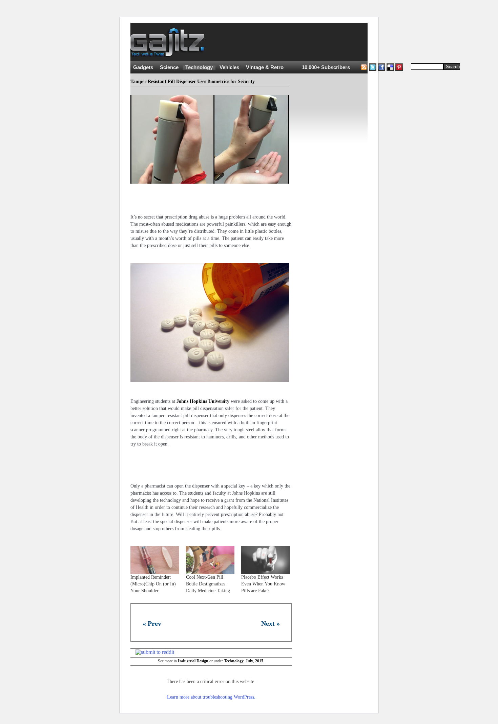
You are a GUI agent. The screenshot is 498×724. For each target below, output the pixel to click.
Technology (199, 67)
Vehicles (229, 67)
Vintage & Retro (265, 67)
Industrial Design (193, 661)
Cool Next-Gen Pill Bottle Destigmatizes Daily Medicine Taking (208, 584)
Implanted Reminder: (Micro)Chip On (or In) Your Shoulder (153, 584)
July (249, 661)
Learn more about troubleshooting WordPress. (211, 697)
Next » (270, 623)
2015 (259, 661)
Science (169, 67)
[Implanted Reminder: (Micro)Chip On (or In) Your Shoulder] (154, 560)
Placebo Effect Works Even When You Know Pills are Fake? (263, 584)
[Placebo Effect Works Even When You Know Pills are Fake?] (265, 560)
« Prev (152, 623)
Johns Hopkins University (203, 401)
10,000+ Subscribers (326, 67)
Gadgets (143, 67)
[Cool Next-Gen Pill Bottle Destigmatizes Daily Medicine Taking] (210, 560)
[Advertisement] (337, 42)
